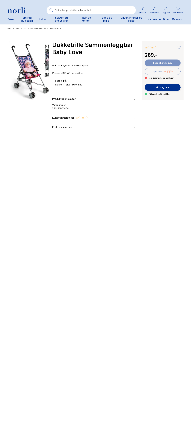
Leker (17, 28)
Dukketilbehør (55, 28)
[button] (154, 10)
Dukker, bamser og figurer (34, 28)
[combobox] (91, 10)
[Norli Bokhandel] (16, 10)
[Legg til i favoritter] (178, 47)
